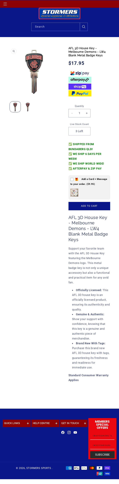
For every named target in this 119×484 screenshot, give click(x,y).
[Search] (84, 27)
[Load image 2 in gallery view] (27, 106)
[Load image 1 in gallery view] (15, 106)
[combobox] (59, 27)
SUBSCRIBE (102, 455)
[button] (5, 4)
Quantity (79, 106)
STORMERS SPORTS (38, 468)
